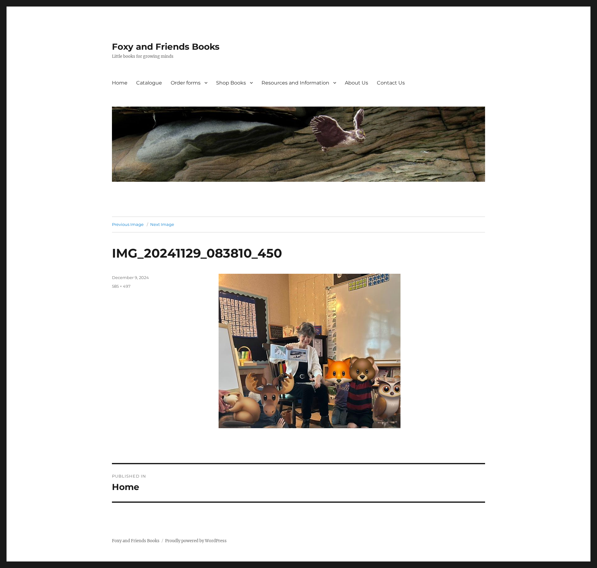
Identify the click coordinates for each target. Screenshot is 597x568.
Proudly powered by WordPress (196, 540)
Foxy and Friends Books (166, 46)
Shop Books (231, 83)
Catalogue (149, 83)
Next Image (162, 224)
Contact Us (391, 83)
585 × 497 (121, 286)
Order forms (186, 83)
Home (119, 83)
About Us (356, 83)
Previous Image (128, 224)
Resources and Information (295, 83)
